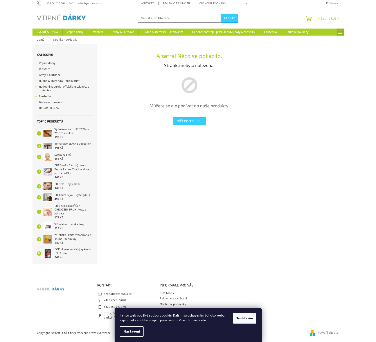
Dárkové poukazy (50, 102)
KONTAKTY (147, 3)
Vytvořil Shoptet (328, 333)
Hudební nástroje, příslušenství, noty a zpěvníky (64, 89)
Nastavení (132, 331)
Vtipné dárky (47, 63)
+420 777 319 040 (115, 300)
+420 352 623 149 (115, 307)
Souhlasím (244, 318)
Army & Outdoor (49, 75)
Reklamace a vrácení (177, 3)
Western (44, 69)
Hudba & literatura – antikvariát (59, 81)
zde (203, 320)
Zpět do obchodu (189, 121)
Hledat (229, 18)
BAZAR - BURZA (49, 108)
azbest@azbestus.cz (118, 294)
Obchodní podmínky (212, 3)
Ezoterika (45, 96)
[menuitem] (47, 32)
